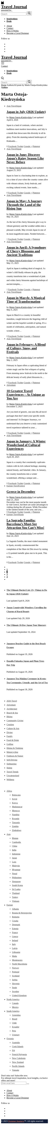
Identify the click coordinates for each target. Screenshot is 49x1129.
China (14, 846)
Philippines (17, 877)
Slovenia (15, 983)
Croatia (15, 921)
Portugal (15, 972)
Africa (9, 791)
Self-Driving (12, 760)
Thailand (16, 893)
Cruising (10, 724)
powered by (6, 10)
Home (3, 85)
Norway (15, 968)
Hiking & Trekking (15, 748)
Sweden (15, 991)
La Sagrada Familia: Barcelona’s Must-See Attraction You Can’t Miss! (25, 524)
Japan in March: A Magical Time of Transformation (26, 299)
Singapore (16, 881)
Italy (14, 944)
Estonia (15, 928)
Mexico (15, 1007)
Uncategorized (13, 775)
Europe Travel (13, 486)
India (14, 850)
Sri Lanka (16, 889)
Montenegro (17, 960)
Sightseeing (11, 764)
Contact (10, 28)
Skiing (9, 768)
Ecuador (15, 1027)
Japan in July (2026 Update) (26, 112)
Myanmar (16, 869)
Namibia (15, 814)
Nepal (14, 873)
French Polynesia (19, 1054)
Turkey (15, 897)
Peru (14, 1031)
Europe (10, 905)
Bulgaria (15, 917)
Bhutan (15, 838)
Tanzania (16, 822)
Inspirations (12, 19)
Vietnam (15, 901)
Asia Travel (11, 106)
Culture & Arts (13, 728)
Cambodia (16, 842)
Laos (14, 862)
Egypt (14, 799)
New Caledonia (18, 1058)
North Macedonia (19, 964)
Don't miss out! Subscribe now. (14, 1075)
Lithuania (16, 952)
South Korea (17, 885)
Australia (16, 1042)
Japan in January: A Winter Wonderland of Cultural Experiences (26, 444)
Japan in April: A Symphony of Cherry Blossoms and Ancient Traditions (26, 251)
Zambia (15, 826)
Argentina (16, 1015)
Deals (9, 21)
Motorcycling (12, 752)
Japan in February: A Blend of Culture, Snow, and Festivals (26, 348)
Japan (18, 106)
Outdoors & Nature (15, 756)
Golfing (10, 744)
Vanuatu (15, 1070)
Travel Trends (12, 772)
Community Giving (15, 720)
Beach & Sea (12, 713)
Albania (15, 909)
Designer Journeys (16, 1121)
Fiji (13, 1050)
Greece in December (21, 491)
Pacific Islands (18, 1066)
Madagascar (17, 807)
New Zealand (18, 1062)
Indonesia (16, 854)
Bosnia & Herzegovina (22, 913)
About (9, 26)
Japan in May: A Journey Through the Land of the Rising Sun (24, 204)
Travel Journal (14, 6)
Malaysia (16, 865)
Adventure (11, 385)
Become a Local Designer (18, 33)
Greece (22, 486)
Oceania (10, 1038)
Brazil (14, 1019)
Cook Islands (17, 1046)
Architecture (12, 709)
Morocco (16, 810)
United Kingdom (19, 995)
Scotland (15, 976)
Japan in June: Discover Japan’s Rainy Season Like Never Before (25, 158)
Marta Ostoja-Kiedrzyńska (20, 117)
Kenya (15, 803)
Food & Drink (13, 740)
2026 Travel (12, 701)
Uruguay (16, 1035)
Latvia (14, 948)
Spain (21, 514)
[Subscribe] (28, 1083)
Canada (15, 1003)
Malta (14, 956)
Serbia (14, 980)
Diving (10, 732)
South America (13, 1011)
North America (13, 999)
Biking (9, 716)
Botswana (16, 795)
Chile (14, 1023)
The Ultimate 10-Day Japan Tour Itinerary (26, 625)
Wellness (10, 779)
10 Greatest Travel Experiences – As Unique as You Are (26, 394)
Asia (8, 834)
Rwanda (15, 818)
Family (10, 736)
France (15, 932)
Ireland (15, 940)
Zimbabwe (16, 830)
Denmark (16, 924)
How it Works (13, 31)
